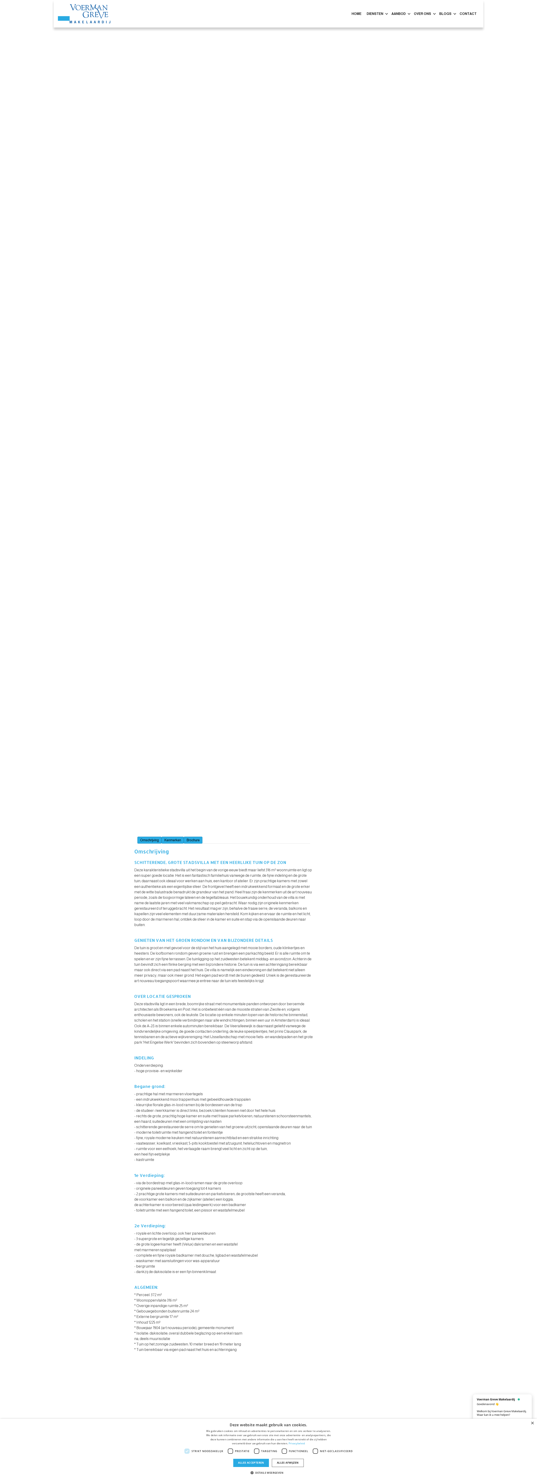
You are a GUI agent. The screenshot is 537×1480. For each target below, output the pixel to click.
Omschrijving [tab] (149, 840)
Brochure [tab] (193, 840)
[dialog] (268, 1449)
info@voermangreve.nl (169, 1408)
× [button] (532, 1423)
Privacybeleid (297, 1443)
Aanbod (398, 14)
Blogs (445, 14)
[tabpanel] (223, 1098)
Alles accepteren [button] (251, 1462)
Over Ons (422, 14)
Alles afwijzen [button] (288, 1462)
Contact (468, 14)
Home (356, 14)
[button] (386, 14)
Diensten (375, 14)
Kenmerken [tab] (172, 840)
